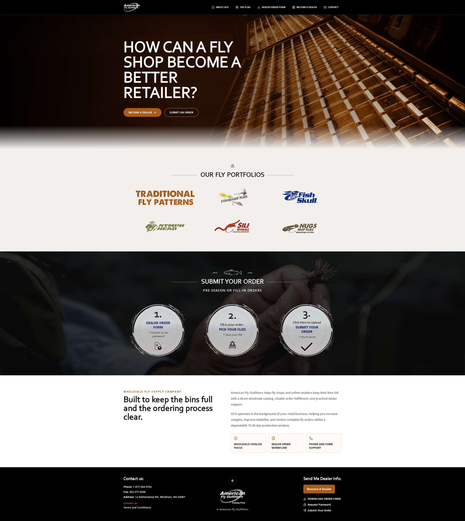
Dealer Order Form (273, 7)
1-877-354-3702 (142, 486)
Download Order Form (324, 498)
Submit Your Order (319, 510)
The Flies (245, 7)
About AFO (222, 7)
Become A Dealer (319, 489)
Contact (333, 7)
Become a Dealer (307, 7)
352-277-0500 (137, 492)
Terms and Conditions (137, 507)
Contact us (130, 503)
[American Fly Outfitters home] (132, 7)
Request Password (319, 504)
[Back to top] (232, 481)
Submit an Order (181, 112)
